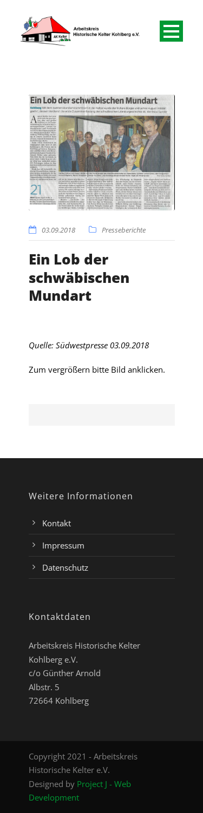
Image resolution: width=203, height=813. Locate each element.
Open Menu (171, 31)
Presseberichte (124, 230)
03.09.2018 (58, 230)
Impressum (63, 545)
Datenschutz (65, 567)
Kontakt (56, 523)
